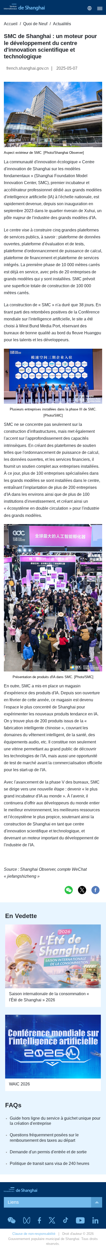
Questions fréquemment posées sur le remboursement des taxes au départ (44, 1138)
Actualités (62, 24)
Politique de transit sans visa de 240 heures (49, 1163)
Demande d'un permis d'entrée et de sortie (48, 1152)
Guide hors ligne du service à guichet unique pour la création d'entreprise (55, 1121)
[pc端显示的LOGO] (24, 7)
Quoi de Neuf (35, 24)
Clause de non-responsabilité (33, 1234)
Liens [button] (13, 1202)
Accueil (10, 24)
